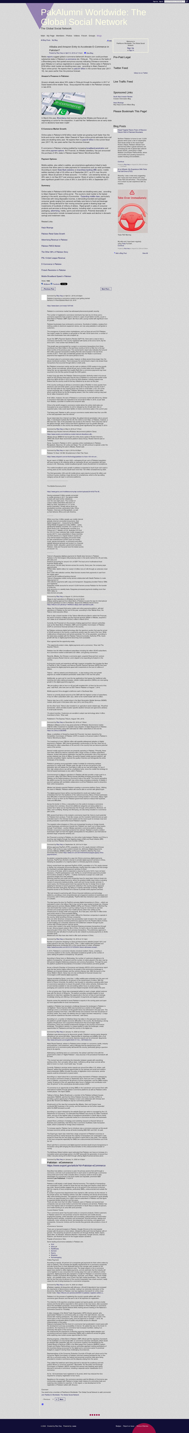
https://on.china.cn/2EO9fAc (56, 730)
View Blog (89, 53)
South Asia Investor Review (122, 96)
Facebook (56, 284)
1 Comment (122, 166)
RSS (43, 1404)
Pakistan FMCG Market (50, 245)
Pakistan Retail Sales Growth (53, 233)
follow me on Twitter (141, 73)
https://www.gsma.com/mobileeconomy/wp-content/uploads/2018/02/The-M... (74, 491)
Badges (118, 1426)
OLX (52, 1244)
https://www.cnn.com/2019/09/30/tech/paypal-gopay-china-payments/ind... (75, 853)
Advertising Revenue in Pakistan (54, 239)
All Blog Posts (45, 40)
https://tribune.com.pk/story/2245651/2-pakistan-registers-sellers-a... (80, 1293)
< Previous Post (48, 289)
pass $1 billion (80, 68)
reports (50, 56)
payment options (57, 150)
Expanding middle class (90, 196)
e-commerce (71, 59)
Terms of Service (142, 1426)
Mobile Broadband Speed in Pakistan (56, 276)
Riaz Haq (60, 53)
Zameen (54, 1251)
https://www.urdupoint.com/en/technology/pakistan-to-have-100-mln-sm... (72, 456)
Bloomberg (61, 118)
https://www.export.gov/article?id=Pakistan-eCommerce (76, 1165)
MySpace (47, 284)
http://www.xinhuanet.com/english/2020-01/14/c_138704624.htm (69, 1040)
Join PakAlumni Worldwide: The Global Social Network (60, 1395)
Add (110, 41)
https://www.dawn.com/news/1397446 (60, 306)
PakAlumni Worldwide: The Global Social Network (93, 17)
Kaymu (53, 1253)
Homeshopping (56, 1257)
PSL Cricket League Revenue (53, 258)
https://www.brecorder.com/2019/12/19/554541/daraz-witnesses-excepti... (72, 947)
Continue (121, 161)
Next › (62, 1399)
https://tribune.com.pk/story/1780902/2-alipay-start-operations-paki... (71, 604)
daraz (53, 1246)
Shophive (54, 1255)
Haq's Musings (47, 227)
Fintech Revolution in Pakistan (53, 270)
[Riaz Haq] (44, 51)
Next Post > (106, 289)
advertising (55, 210)
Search (187, 1)
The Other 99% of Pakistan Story (54, 252)
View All (145, 253)
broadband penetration (95, 148)
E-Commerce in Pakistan (51, 264)
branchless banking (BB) (87, 169)
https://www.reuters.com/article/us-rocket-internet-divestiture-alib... (70, 434)
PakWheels (55, 1249)
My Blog (55, 40)
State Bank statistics (66, 169)
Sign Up (155, 1)
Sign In (161, 1)
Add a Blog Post (121, 253)
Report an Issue (128, 1426)
